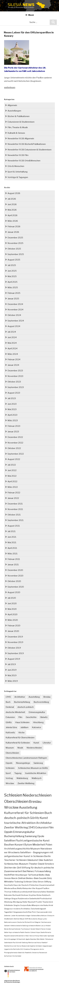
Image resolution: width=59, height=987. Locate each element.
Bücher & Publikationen (19, 116)
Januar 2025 (13, 298)
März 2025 (13, 287)
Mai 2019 (12, 675)
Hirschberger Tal (23, 875)
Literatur (47, 743)
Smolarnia (35, 952)
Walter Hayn (8, 932)
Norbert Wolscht (36, 929)
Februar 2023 (14, 426)
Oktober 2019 (14, 648)
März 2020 (13, 620)
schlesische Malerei (34, 925)
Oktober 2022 (14, 448)
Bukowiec (8, 895)
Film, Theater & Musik (18, 127)
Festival (34, 875)
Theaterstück (47, 902)
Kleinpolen (27, 888)
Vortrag (9, 778)
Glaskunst (32, 860)
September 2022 (16, 454)
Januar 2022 (13, 498)
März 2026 (13, 221)
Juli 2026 (12, 199)
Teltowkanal (49, 939)
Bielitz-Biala (44, 875)
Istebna (13, 926)
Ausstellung (34, 697)
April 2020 (12, 614)
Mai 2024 (12, 343)
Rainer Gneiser (46, 929)
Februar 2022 (14, 492)
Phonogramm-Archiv (37, 949)
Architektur (19, 697)
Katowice (36, 727)
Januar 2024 (13, 365)
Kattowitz (10, 732)
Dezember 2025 (15, 237)
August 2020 (14, 592)
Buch (8, 702)
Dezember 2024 (15, 304)
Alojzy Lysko (42, 919)
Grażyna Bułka (25, 905)
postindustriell (26, 892)
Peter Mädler (41, 939)
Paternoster (43, 936)
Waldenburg (22, 778)
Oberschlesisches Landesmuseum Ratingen (26, 758)
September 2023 (16, 387)
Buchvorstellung (41, 702)
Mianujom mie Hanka (40, 905)
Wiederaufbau (10, 888)
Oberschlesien (12, 753)
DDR (26, 919)
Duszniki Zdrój (45, 878)
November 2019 (15, 642)
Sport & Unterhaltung (18, 172)
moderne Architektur (21, 909)
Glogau (14, 899)
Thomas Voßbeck (11, 892)
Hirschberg (38, 722)
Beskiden (50, 892)
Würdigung (17, 902)
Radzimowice (23, 899)
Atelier (24, 902)
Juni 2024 (12, 337)
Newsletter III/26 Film (18, 155)
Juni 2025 (12, 271)
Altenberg (8, 902)
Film (20, 717)
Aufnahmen (8, 956)
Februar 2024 (14, 359)
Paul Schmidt (17, 942)
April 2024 (12, 348)
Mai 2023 (12, 409)
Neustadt (31, 902)
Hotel (51, 905)
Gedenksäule (8, 942)
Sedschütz (21, 952)
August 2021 (14, 526)
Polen (49, 844)
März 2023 (13, 420)
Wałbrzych (36, 778)
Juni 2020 (12, 603)
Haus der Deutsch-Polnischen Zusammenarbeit (33, 885)
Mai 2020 (12, 609)
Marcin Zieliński (18, 878)
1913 (21, 949)
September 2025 (16, 254)
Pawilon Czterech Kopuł (32, 932)
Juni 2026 (12, 204)
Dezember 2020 (15, 570)
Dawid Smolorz (46, 863)
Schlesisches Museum (16, 863)
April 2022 (12, 481)
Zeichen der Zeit (12, 867)
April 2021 (12, 548)
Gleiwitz (43, 717)
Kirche (22, 732)
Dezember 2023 (15, 370)
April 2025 (12, 282)
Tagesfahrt (8, 912)
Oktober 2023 (14, 382)
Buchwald (16, 895)
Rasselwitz (28, 952)
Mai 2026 (12, 210)
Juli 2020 (12, 598)
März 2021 (13, 553)
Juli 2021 (12, 531)
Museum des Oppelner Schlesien (32, 946)
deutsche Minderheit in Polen (19, 936)
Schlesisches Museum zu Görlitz (33, 768)
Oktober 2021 (14, 514)
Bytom (28, 844)
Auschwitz (8, 885)
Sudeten (48, 860)
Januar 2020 (13, 631)
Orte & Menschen (16, 166)
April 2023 (12, 415)
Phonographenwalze (11, 952)
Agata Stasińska (31, 939)
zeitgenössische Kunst (36, 840)
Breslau (46, 697)
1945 (8, 697)
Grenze (7, 878)
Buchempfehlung (22, 702)
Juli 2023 (12, 398)
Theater (33, 863)
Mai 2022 (12, 476)
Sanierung (38, 763)
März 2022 (13, 487)
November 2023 (15, 376)
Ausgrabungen (47, 946)
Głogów (16, 905)
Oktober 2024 (14, 315)
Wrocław (10, 783)
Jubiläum (24, 727)
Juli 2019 (12, 664)
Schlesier (28, 882)
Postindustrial (46, 899)
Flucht (19, 840)
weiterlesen (9, 87)
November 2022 (15, 443)
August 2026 (14, 193)
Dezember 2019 (15, 636)
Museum (10, 748)
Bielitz (19, 888)
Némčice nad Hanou (34, 942)
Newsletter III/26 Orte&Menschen (24, 160)
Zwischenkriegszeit (38, 909)
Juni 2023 (12, 404)
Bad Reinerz (28, 871)
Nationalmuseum (10, 922)
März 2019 (13, 681)
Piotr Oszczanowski (40, 912)
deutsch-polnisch (25, 707)
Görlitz (9, 722)
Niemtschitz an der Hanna (12, 946)
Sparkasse (50, 936)
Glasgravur (8, 909)
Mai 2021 (12, 542)
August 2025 (14, 260)
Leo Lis (43, 925)
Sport (8, 773)
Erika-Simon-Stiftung (42, 882)
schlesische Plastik (18, 932)
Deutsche (20, 922)
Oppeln (9, 763)
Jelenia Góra (11, 727)
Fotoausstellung (43, 871)
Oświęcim (50, 916)
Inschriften (9, 875)
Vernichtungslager (10, 939)
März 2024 (13, 354)
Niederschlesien (34, 748)
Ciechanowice (46, 922)
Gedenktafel (34, 899)
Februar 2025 (14, 293)
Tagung (18, 773)
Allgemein (12, 105)
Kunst (36, 743)
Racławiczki (43, 952)
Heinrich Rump (34, 936)
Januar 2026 (13, 232)
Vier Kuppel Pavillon (40, 888)
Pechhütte (16, 949)
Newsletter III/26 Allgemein (21, 138)
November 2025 (15, 243)
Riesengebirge (23, 763)
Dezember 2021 (15, 504)
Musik (20, 748)
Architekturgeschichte (17, 848)
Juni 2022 (12, 470)
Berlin (47, 856)
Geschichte (31, 717)
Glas (41, 860)
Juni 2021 (12, 537)
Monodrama (33, 919)
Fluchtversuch (25, 929)
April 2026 (12, 215)
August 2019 (14, 659)
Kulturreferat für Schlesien (18, 743)
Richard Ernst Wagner (32, 922)
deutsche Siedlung (22, 925)
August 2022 (14, 459)
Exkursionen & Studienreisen (21, 122)
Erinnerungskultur (37, 712)
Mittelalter (9, 881)
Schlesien (10, 768)
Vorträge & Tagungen (18, 177)
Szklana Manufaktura (39, 916)
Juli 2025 (12, 265)
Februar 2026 (14, 226)
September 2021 (16, 520)
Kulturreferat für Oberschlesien (20, 737)
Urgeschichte (8, 949)
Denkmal (10, 707)
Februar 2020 (14, 625)
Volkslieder (8, 905)
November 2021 (15, 509)
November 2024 (15, 309)
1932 (50, 912)
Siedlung (25, 942)
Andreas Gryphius (28, 895)
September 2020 (16, 587)
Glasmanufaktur (39, 892)
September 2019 (16, 653)
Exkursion (10, 717)
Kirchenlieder (16, 956)
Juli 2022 (12, 465)
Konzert (19, 844)
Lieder (13, 916)
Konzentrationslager (23, 916)
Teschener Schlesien (15, 860)
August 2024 (14, 326)
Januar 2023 (13, 431)
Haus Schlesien (22, 722)
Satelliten (9, 840)
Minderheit (39, 844)
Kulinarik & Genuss (16, 133)
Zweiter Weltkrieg (26, 783)
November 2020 (15, 575)
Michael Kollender (15, 929)
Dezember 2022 (15, 437)
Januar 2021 (13, 564)
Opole (40, 836)
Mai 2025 (12, 276)
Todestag (18, 881)
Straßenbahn (9, 919)
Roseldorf (44, 942)
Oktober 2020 (14, 581)
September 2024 (16, 321)
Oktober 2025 (14, 249)
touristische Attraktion (35, 773)
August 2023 (14, 393)
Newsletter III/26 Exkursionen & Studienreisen (29, 149)
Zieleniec (7, 916)
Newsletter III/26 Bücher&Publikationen (27, 144)
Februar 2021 (14, 559)
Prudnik (39, 902)
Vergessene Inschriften (22, 912)
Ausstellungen (14, 111)
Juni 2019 (12, 670)
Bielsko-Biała (32, 878)
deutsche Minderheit (15, 712)
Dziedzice (27, 949)
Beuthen (9, 844)
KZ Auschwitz (21, 939)
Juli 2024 (12, 332)
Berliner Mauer (19, 919)
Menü (31, 15)
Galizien (7, 926)
